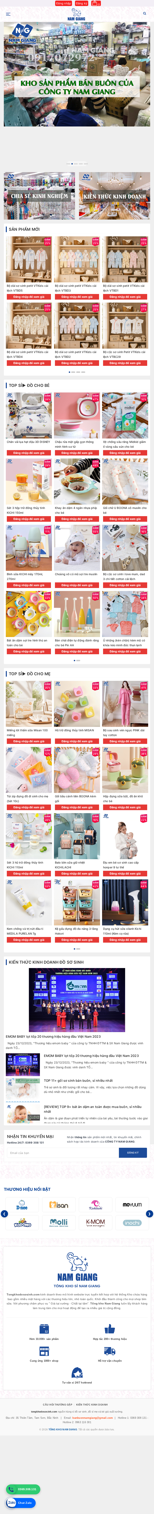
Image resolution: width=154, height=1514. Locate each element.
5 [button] (86, 164)
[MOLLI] (59, 1222)
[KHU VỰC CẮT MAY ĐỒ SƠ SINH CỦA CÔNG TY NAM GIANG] (77, 74)
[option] (77, 74)
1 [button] (68, 164)
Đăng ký (81, 3)
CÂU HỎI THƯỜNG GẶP (57, 1404)
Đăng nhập (63, 3)
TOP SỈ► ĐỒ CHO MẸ (30, 673)
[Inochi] (132, 1222)
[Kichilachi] (95, 1204)
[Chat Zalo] (11, 1503)
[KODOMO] (22, 1222)
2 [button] (73, 164)
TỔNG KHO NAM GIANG (63, 1429)
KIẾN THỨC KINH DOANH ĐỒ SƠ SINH (46, 962)
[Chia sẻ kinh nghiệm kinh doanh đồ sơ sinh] (39, 196)
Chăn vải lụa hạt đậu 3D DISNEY (28, 441)
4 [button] (81, 164)
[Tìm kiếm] (144, 14)
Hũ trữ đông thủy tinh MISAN (74, 730)
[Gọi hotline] (11, 1489)
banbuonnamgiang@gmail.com (92, 1417)
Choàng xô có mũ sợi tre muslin (76, 574)
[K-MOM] (95, 1222)
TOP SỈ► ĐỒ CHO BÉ (29, 385)
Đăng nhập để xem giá (29, 296)
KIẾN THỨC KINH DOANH (92, 1404)
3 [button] (77, 164)
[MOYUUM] (132, 1204)
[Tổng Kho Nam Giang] (76, 14)
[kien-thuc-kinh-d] (114, 196)
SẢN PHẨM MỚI (24, 229)
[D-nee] (22, 1204)
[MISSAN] (59, 1204)
